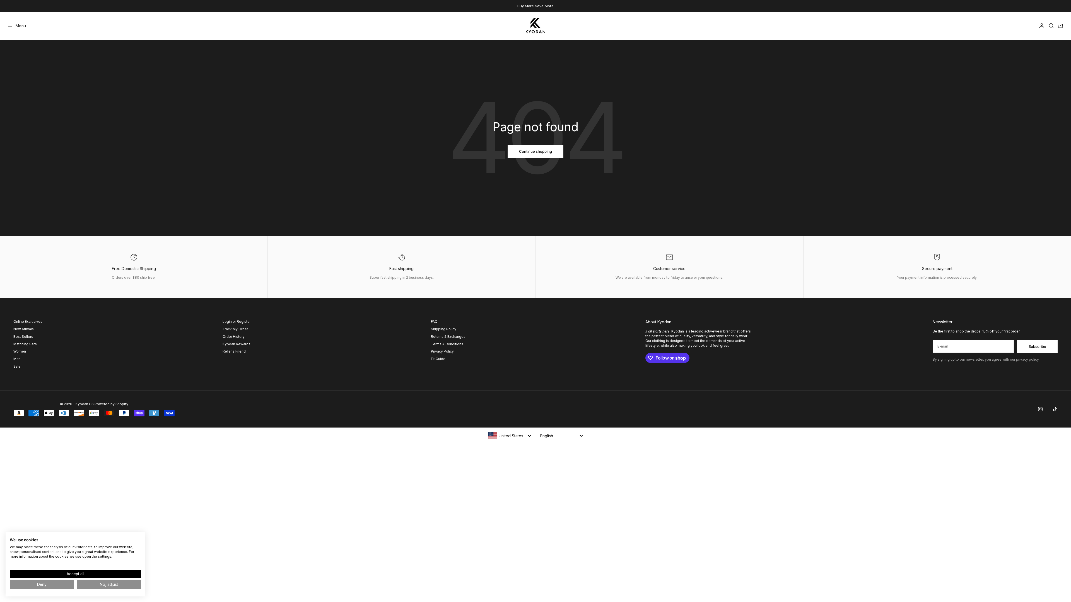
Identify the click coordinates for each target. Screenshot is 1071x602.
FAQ (434, 321)
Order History (234, 336)
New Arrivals (23, 329)
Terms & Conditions (447, 344)
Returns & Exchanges (448, 336)
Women (19, 351)
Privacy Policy (442, 351)
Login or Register (237, 321)
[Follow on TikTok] (1055, 409)
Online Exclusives (27, 321)
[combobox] (509, 435)
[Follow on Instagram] (1040, 409)
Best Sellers (23, 336)
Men (17, 359)
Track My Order (235, 329)
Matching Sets (25, 344)
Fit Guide (438, 359)
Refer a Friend (234, 351)
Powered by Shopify (111, 404)
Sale (17, 366)
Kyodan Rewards (236, 344)
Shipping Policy (443, 329)
